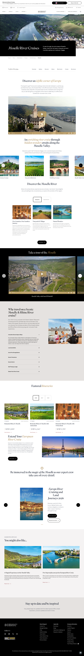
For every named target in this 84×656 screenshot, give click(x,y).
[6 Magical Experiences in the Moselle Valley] (22, 557)
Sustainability (70, 636)
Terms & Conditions (71, 638)
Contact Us (42, 626)
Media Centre (70, 634)
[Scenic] (42, 11)
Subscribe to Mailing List (59, 630)
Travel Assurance (43, 638)
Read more (6, 583)
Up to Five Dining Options (14, 352)
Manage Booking (60, 7)
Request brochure (51, 520)
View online (49, 515)
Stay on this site (74, 3)
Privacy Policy (70, 640)
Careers (69, 632)
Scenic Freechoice (12, 357)
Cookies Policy (70, 642)
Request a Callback (57, 632)
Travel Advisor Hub (44, 636)
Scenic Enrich (11, 362)
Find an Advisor (43, 640)
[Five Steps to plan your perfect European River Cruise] (61, 557)
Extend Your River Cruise (13, 371)
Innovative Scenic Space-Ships (15, 334)
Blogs (54, 628)
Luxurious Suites (12, 347)
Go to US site (61, 3)
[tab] (37, 199)
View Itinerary (7, 432)
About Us (69, 626)
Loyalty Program (22, 7)
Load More (41, 242)
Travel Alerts (42, 634)
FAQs (41, 630)
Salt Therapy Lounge (12, 366)
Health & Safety (43, 632)
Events (13, 7)
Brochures (6, 7)
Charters (69, 630)
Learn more (11, 458)
